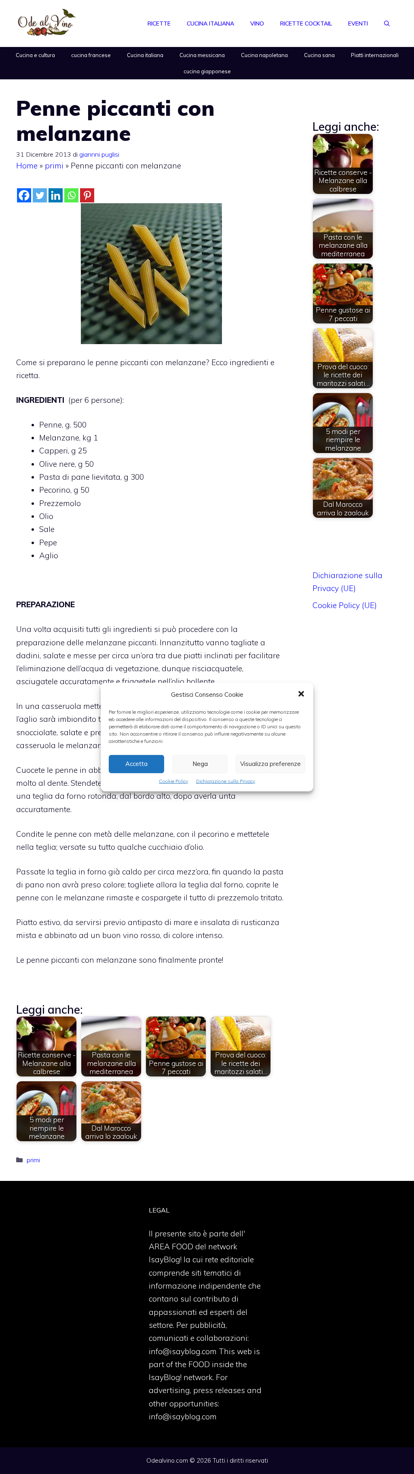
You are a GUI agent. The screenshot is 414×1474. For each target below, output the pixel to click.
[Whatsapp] (71, 195)
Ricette (159, 23)
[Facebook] (24, 195)
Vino (257, 23)
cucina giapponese (207, 71)
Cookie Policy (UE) (345, 605)
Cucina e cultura (35, 55)
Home (27, 165)
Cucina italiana (210, 23)
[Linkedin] (56, 195)
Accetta (136, 764)
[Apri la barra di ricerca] (387, 23)
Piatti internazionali (375, 55)
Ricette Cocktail (306, 23)
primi (54, 165)
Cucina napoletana (264, 55)
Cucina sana (319, 55)
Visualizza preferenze (270, 764)
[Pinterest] (87, 195)
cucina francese (91, 55)
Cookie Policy (173, 781)
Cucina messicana (202, 55)
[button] (301, 694)
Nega (200, 764)
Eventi (358, 23)
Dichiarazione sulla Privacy (225, 781)
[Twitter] (40, 195)
